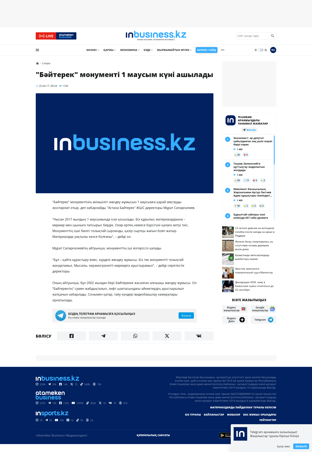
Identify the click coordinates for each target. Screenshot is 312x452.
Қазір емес (283, 446)
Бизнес (91, 50)
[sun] (255, 50)
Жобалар (233, 414)
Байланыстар (214, 414)
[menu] (37, 50)
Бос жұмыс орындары (259, 414)
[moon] (265, 50)
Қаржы (108, 50)
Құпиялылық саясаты (153, 435)
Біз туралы (193, 414)
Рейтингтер (267, 420)
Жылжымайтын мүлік (173, 50)
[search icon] (272, 36)
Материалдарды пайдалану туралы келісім (243, 407)
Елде (147, 50)
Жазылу (301, 446)
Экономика (128, 50)
